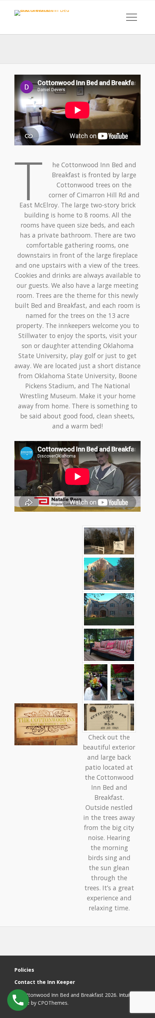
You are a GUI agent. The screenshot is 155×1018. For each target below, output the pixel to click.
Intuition (128, 994)
